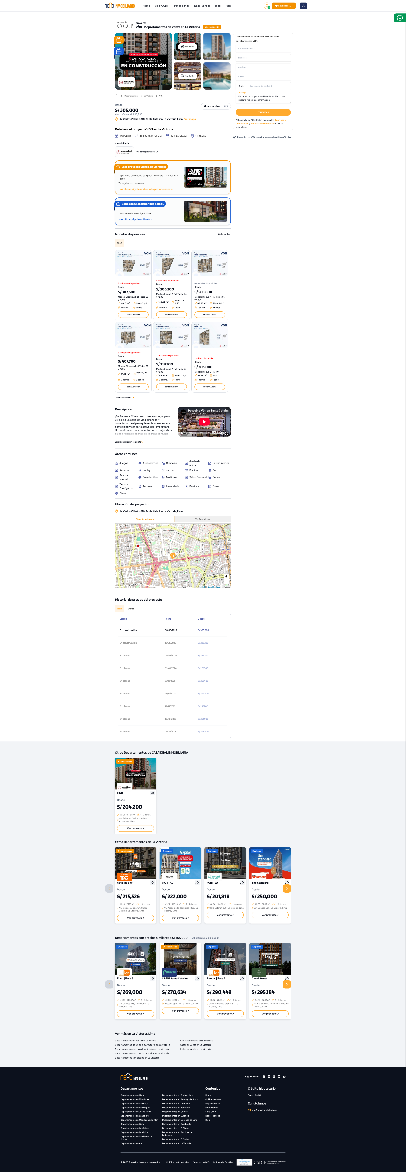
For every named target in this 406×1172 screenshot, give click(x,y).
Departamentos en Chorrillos (176, 1103)
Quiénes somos (213, 1099)
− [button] (226, 581)
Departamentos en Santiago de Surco (180, 1099)
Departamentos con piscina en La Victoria (137, 1057)
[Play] (182, 433)
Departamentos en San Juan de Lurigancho (177, 1133)
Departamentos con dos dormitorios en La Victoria (142, 1049)
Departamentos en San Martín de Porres (136, 1137)
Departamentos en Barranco (176, 1107)
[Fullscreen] (226, 433)
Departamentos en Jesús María (136, 1111)
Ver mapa (190, 119)
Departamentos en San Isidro (135, 1115)
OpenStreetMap (214, 587)
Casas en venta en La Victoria (195, 1044)
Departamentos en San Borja (134, 1103)
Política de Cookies (223, 1162)
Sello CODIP (162, 5)
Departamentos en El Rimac (175, 1128)
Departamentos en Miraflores (135, 1099)
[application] (204, 422)
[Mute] (221, 433)
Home (146, 5)
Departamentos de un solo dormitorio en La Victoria (142, 1044)
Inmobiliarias (181, 5)
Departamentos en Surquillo (175, 1115)
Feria (228, 5)
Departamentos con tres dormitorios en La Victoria (142, 1053)
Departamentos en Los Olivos (135, 1128)
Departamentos (131, 96)
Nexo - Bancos (212, 1115)
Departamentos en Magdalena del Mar (139, 1120)
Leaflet (202, 587)
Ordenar (222, 234)
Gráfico (131, 608)
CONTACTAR (263, 112)
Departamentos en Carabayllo (176, 1124)
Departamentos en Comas (175, 1111)
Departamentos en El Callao (175, 1139)
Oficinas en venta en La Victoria (196, 1040)
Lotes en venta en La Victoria (195, 1049)
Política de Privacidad (178, 1162)
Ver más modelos (123, 397)
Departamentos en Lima (132, 1095)
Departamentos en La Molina (134, 1132)
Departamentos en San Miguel (135, 1107)
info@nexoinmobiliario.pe (264, 1110)
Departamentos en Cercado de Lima (179, 1120)
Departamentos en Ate (131, 1143)
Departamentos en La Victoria (176, 1143)
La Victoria (148, 96)
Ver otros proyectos (145, 151)
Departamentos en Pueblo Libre (177, 1095)
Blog (218, 5)
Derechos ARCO (201, 1162)
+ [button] (226, 576)
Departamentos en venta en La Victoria (136, 1040)
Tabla (119, 608)
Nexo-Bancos (202, 5)
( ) (285, 5)
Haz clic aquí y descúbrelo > (135, 219)
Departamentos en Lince (132, 1124)
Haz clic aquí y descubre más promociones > (145, 189)
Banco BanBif (254, 1095)
